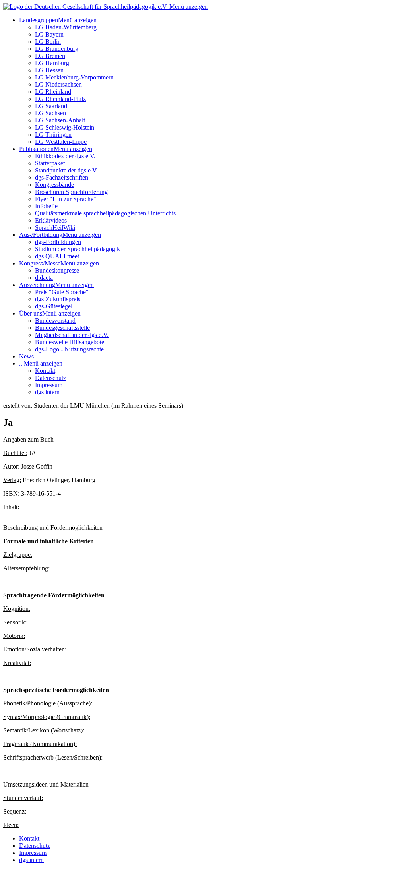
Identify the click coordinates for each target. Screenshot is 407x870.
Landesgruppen (38, 20)
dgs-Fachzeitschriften (61, 177)
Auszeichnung (37, 284)
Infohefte (46, 206)
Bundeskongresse (57, 270)
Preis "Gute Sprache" (62, 292)
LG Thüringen (53, 134)
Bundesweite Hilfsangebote (69, 342)
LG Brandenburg (56, 48)
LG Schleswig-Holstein (64, 127)
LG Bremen (50, 55)
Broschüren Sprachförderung (71, 191)
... (21, 363)
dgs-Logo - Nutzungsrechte (69, 349)
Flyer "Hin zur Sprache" (65, 199)
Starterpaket (50, 163)
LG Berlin (48, 41)
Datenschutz (50, 377)
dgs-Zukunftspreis (57, 299)
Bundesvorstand (55, 320)
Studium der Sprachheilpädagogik (77, 249)
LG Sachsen (50, 113)
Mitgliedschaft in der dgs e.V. (72, 334)
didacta (44, 277)
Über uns (30, 313)
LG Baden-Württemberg (66, 27)
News (26, 356)
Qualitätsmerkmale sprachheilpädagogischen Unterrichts (105, 213)
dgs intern (47, 392)
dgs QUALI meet (57, 256)
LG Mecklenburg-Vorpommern (74, 77)
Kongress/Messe (39, 263)
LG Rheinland (53, 91)
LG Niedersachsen (58, 84)
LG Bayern (49, 34)
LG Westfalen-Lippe (61, 141)
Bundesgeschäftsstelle (62, 327)
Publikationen (36, 148)
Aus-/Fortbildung (40, 234)
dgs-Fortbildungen (58, 241)
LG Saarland (51, 106)
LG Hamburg (52, 63)
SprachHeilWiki (55, 227)
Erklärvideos (51, 220)
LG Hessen (49, 70)
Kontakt (45, 370)
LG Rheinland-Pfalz (60, 98)
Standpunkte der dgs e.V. (66, 170)
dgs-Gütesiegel (53, 306)
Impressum (48, 385)
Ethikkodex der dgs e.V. (65, 156)
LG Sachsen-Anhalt (60, 120)
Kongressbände (54, 184)
